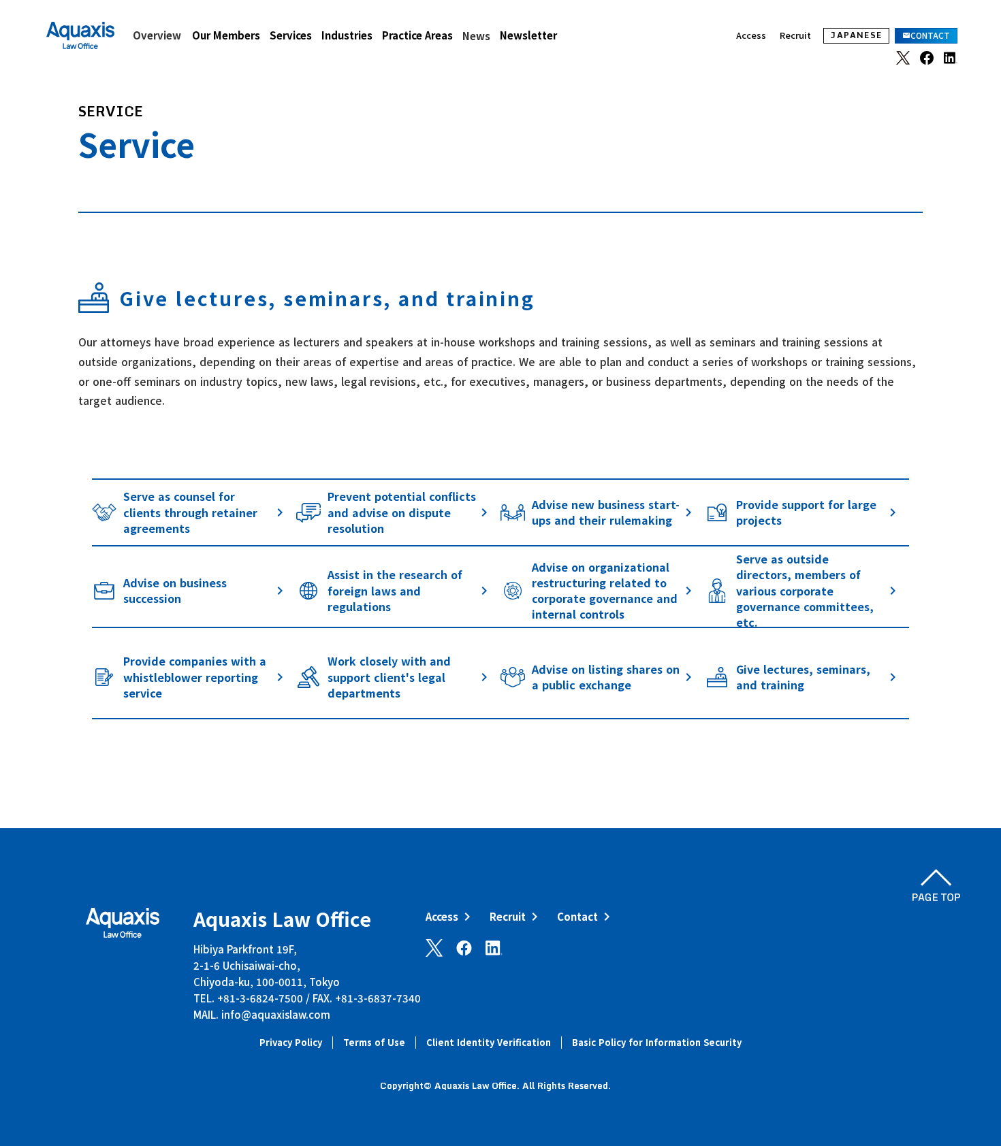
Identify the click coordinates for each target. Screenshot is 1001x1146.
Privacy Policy (290, 1042)
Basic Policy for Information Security (657, 1042)
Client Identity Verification (488, 1042)
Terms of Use (374, 1042)
